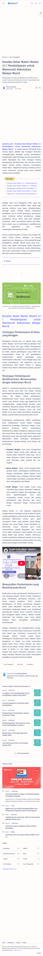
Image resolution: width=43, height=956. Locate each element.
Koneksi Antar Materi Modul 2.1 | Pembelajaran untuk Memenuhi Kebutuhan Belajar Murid (21, 321)
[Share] (40, 88)
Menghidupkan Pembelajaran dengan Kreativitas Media (15, 714)
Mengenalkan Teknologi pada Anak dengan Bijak (14, 734)
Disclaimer (10, 943)
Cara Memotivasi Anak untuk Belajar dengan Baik (15, 744)
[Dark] (36, 3)
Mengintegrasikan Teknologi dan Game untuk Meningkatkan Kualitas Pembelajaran (16, 724)
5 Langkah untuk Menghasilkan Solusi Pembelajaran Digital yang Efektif (15, 694)
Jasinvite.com (7, 144)
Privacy (18, 943)
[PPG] (13, 805)
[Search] (32, 3)
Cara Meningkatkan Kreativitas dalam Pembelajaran (15, 704)
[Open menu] (3, 3)
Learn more (16, 950)
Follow (24, 943)
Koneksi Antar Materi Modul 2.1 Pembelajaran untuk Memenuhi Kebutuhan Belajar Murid (21, 146)
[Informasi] (20, 664)
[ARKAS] (13, 832)
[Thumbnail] (37, 692)
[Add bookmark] (36, 88)
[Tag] (12, 690)
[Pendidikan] (30, 664)
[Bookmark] (40, 3)
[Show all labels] (9, 869)
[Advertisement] (21, 30)
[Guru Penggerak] (8, 664)
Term (3, 943)
